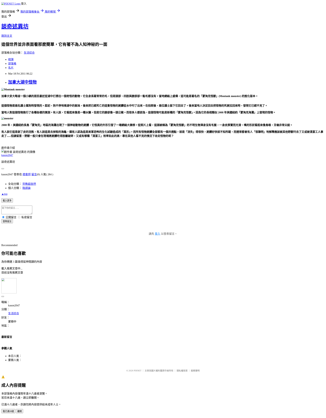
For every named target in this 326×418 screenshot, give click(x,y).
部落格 (12, 63)
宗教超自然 (29, 183)
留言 (34, 174)
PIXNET (137, 370)
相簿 (11, 59)
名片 (11, 67)
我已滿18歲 (8, 411)
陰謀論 (26, 188)
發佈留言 (7, 221)
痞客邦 (27, 174)
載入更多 (7, 200)
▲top (4, 193)
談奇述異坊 (15, 26)
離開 (19, 411)
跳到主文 (6, 35)
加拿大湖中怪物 (22, 82)
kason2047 (7, 155)
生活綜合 (29, 52)
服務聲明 (195, 370)
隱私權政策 (182, 370)
